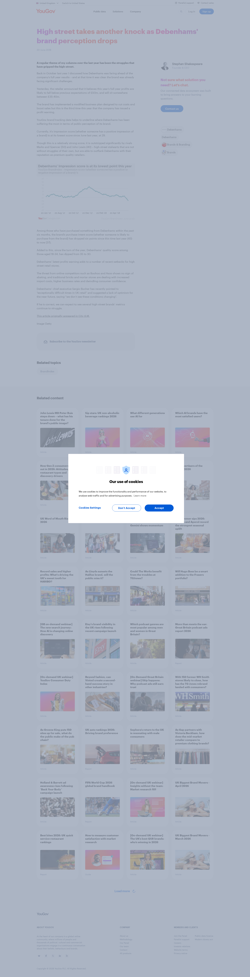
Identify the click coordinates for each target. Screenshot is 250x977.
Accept (159, 508)
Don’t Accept (126, 508)
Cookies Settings (90, 507)
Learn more (140, 495)
